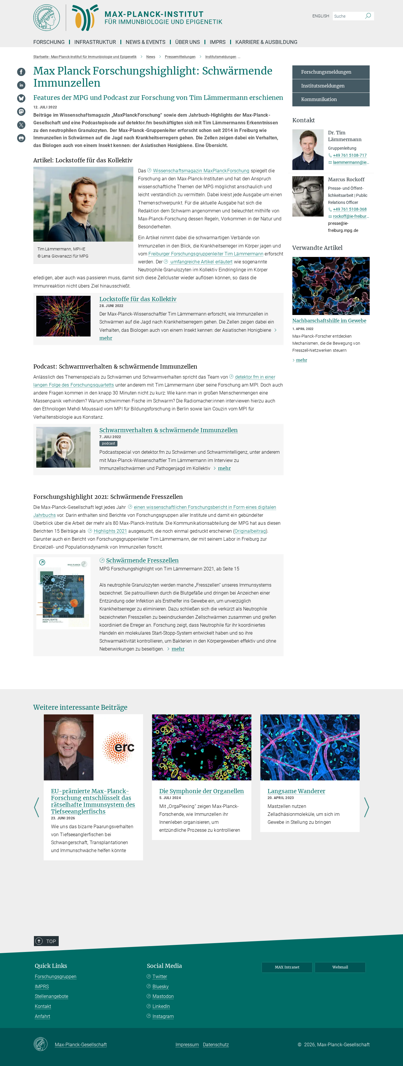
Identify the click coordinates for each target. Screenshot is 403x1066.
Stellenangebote (51, 996)
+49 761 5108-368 (350, 209)
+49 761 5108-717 (350, 155)
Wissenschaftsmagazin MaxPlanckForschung (201, 171)
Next (366, 808)
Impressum (187, 1044)
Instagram (163, 1016)
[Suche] (368, 16)
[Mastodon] (21, 111)
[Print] (21, 138)
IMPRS (218, 42)
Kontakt (43, 1006)
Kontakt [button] (303, 120)
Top (51, 941)
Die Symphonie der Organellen (201, 791)
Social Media (164, 966)
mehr (224, 468)
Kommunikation (319, 99)
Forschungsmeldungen (326, 72)
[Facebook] (21, 71)
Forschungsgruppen (55, 976)
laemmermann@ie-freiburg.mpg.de (365, 162)
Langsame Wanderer (296, 791)
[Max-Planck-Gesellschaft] (44, 1044)
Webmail (340, 967)
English (320, 16)
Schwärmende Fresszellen (142, 560)
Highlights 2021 (110, 531)
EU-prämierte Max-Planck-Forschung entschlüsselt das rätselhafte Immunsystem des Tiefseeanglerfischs (93, 801)
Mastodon (163, 996)
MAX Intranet (287, 967)
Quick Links (51, 966)
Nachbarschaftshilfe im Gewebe (329, 321)
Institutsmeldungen (323, 86)
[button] (128, 237)
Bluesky (161, 986)
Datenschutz (216, 1044)
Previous (36, 808)
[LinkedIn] (21, 85)
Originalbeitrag (250, 531)
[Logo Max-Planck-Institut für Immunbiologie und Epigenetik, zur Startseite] (144, 17)
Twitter (160, 976)
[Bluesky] (21, 98)
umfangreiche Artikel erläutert (200, 262)
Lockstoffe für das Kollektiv (137, 299)
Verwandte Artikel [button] (317, 248)
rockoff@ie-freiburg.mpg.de (358, 216)
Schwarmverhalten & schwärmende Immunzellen (168, 430)
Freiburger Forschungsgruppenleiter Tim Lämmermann (205, 254)
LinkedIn (161, 1006)
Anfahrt (42, 1016)
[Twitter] (21, 125)
